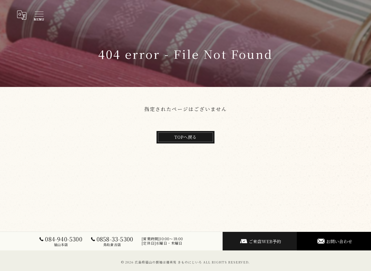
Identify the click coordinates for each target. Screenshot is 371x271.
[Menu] (39, 15)
